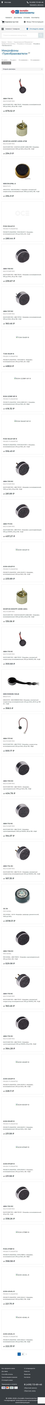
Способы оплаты (7, 1374)
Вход (29, 22)
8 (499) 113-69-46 (36, 2)
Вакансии (27, 1374)
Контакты (35, 18)
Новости (27, 1371)
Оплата (27, 18)
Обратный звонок (30, 1388)
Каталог (9, 18)
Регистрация (37, 22)
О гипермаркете (29, 1368)
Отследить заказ (36, 29)
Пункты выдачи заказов (9, 1377)
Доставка (18, 18)
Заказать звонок (36, 5)
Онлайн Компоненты (27, 1398)
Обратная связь (30, 1391)
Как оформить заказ (8, 1368)
